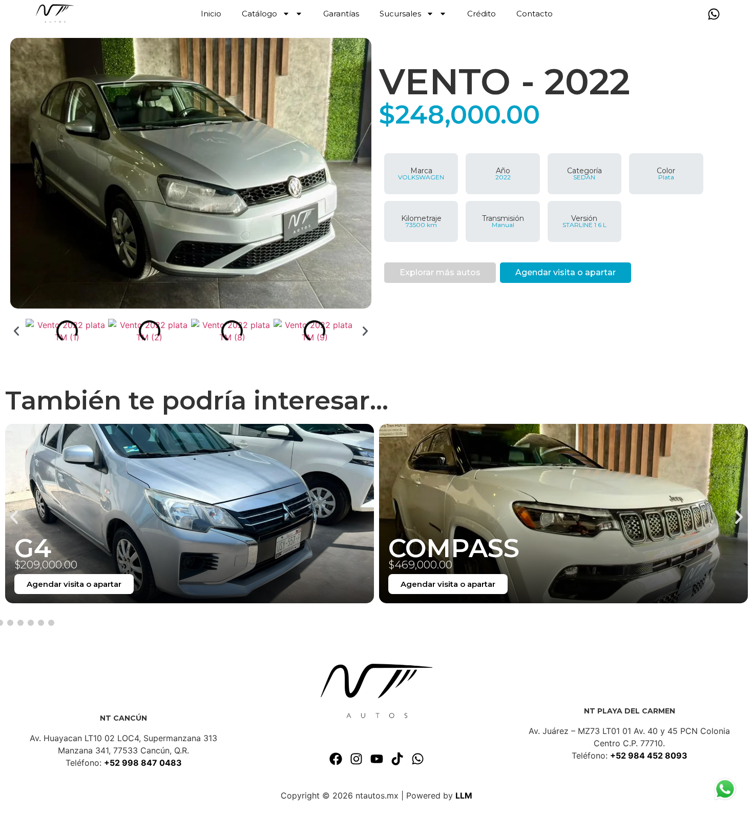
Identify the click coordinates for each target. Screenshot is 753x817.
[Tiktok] (397, 758)
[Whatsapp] (713, 14)
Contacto (534, 13)
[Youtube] (376, 758)
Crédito (481, 13)
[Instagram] (356, 758)
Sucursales (400, 13)
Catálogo (259, 13)
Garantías (341, 13)
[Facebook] (335, 758)
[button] (16, 331)
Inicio (211, 13)
